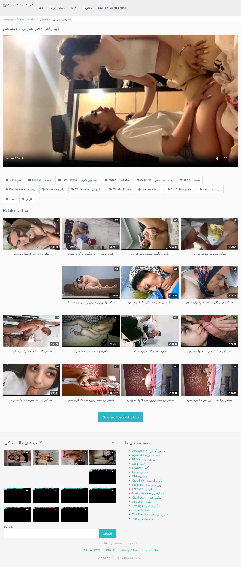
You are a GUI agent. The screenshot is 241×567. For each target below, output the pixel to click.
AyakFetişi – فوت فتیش (146, 455)
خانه (40, 8)
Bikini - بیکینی (191, 180)
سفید (12, 199)
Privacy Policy (128, 550)
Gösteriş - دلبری (54, 189)
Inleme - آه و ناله (151, 189)
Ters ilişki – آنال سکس (145, 506)
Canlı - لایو (15, 180)
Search (8, 527)
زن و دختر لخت (211, 189)
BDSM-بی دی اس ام (144, 459)
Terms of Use (151, 550)
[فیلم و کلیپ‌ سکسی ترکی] (19, 5)
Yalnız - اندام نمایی (26, 19)
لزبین (28, 199)
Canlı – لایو (138, 464)
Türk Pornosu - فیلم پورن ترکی (79, 180)
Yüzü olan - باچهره (181, 189)
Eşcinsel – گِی (140, 468)
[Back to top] (231, 555)
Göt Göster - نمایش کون (88, 189)
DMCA (110, 550)
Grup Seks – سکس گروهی (148, 480)
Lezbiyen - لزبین (41, 180)
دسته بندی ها (57, 8)
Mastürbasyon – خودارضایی (148, 493)
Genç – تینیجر (140, 472)
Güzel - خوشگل (121, 189)
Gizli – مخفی (139, 476)
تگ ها (74, 8)
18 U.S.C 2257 (91, 550)
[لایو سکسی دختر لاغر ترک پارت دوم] (74, 495)
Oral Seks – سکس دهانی (146, 497)
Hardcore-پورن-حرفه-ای (146, 485)
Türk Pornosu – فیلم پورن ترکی (150, 514)
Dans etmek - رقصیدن (22, 189)
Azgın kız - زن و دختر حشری (156, 180)
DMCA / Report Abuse (112, 8)
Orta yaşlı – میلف (142, 502)
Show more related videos (120, 416)
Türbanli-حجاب (141, 510)
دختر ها (87, 8)
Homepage (8, 19)
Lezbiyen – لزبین (142, 489)
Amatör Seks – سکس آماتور (148, 451)
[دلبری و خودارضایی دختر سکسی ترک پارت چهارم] (46, 457)
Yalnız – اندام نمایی (143, 519)
